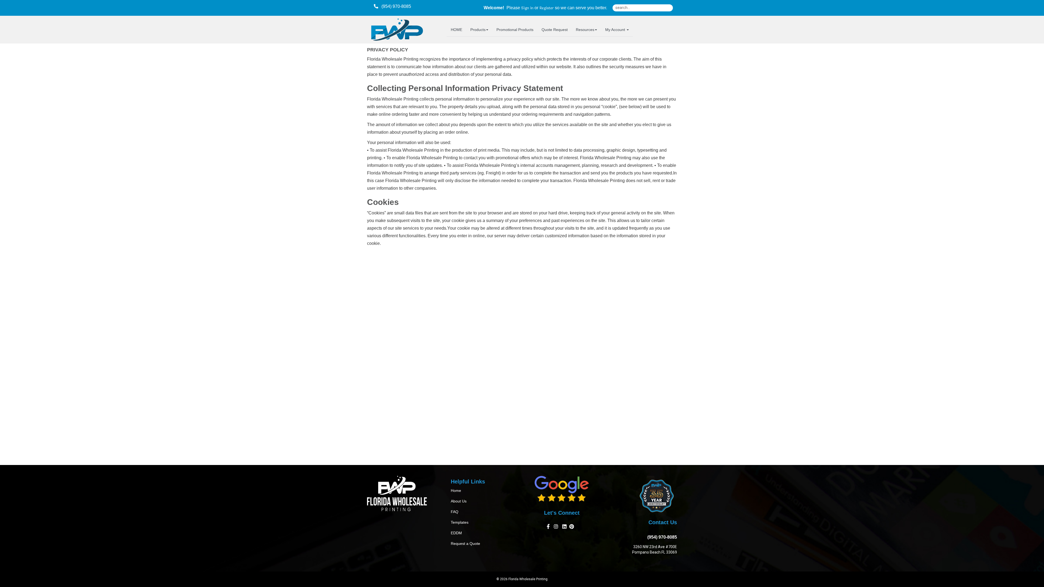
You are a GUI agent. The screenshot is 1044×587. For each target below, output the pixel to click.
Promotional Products (514, 29)
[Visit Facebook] (549, 527)
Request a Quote (465, 543)
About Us (459, 501)
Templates (459, 522)
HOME (456, 29)
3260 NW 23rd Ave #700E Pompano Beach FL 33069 (654, 549)
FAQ (454, 512)
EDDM (456, 533)
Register (546, 8)
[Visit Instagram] (557, 527)
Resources (585, 29)
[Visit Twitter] (564, 527)
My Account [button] (615, 29)
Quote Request (555, 29)
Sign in (527, 8)
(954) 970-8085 (661, 537)
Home (456, 490)
